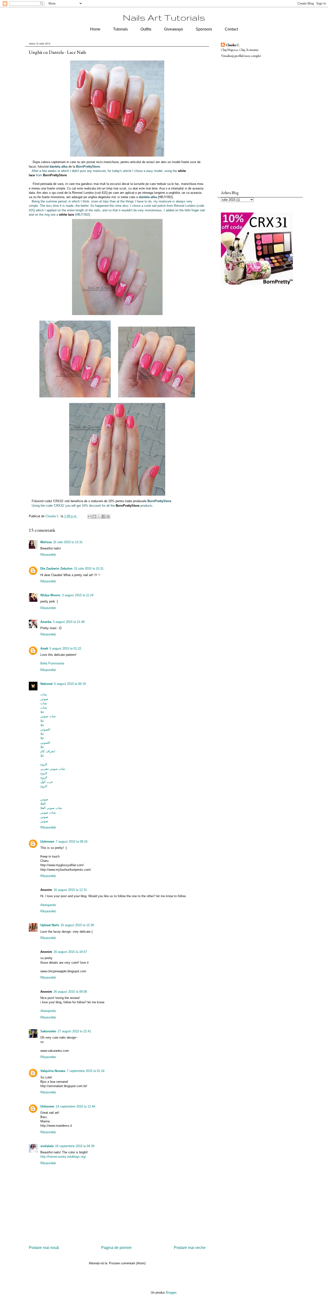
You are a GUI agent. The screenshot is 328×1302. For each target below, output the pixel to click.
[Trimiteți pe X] (99, 516)
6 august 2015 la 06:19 (70, 684)
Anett (44, 648)
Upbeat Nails (49, 925)
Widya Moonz (50, 595)
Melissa (46, 542)
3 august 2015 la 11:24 (77, 595)
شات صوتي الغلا (51, 808)
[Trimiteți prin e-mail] (89, 516)
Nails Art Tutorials (164, 17)
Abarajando (48, 905)
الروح (43, 764)
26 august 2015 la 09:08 (70, 991)
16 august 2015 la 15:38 (77, 925)
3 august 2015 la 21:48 (69, 622)
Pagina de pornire (116, 1248)
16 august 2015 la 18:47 (70, 952)
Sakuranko (48, 1031)
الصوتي (45, 729)
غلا (42, 712)
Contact (231, 29)
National (46, 684)
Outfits (145, 29)
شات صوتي (48, 716)
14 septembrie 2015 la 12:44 (75, 1106)
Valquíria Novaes (52, 1071)
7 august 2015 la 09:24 (71, 841)
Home (95, 29)
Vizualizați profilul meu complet (241, 56)
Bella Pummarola (52, 663)
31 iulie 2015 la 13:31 (68, 542)
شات (43, 694)
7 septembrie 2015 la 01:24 (85, 1071)
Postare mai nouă (44, 1248)
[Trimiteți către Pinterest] (108, 516)
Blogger (171, 1292)
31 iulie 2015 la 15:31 (88, 568)
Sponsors (204, 29)
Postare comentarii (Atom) (127, 1263)
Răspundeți (48, 554)
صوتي (44, 699)
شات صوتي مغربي (52, 769)
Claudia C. (233, 45)
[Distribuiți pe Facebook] (103, 516)
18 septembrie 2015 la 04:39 (74, 1146)
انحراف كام (47, 751)
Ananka (45, 622)
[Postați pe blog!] (94, 516)
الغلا (43, 803)
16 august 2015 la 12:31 (70, 890)
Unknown (47, 841)
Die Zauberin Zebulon (56, 568)
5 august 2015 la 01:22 (65, 648)
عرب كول (46, 782)
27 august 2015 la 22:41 (74, 1031)
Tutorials (120, 29)
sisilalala (47, 1146)
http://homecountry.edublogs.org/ (63, 1156)
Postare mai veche (190, 1248)
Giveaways (173, 29)
